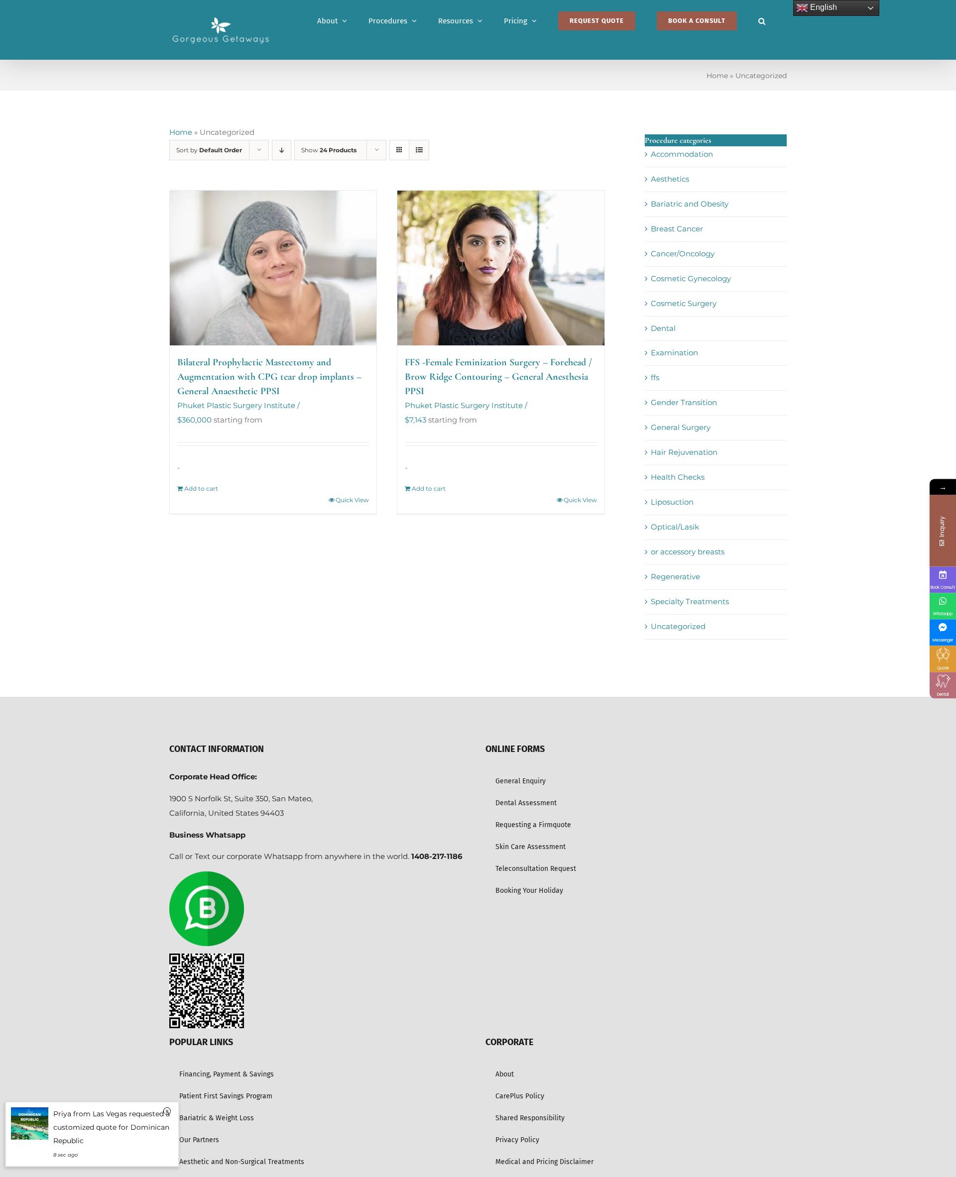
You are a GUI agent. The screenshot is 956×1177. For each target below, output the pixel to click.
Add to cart (201, 488)
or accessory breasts (687, 551)
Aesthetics (670, 179)
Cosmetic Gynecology (691, 278)
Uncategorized (678, 626)
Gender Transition (684, 402)
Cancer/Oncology (683, 253)
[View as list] (419, 150)
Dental (663, 328)
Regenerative (675, 576)
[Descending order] (281, 150)
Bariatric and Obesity (689, 204)
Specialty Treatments (690, 601)
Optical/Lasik (675, 527)
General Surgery (681, 427)
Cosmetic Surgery (684, 303)
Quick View (352, 500)
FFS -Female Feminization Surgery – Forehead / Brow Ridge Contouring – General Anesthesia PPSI (498, 376)
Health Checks (678, 477)
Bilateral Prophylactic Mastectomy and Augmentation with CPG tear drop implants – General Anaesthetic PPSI (269, 376)
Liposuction (672, 502)
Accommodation (682, 154)
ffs (655, 377)
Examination (674, 352)
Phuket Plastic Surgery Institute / (238, 405)
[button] (761, 21)
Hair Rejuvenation (684, 452)
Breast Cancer (677, 228)
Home (717, 75)
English (822, 7)
